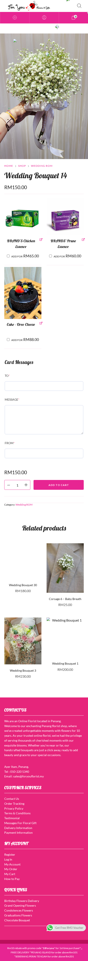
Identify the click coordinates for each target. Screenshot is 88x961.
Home (8, 165)
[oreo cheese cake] (22, 293)
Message (12, 399)
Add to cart (58, 485)
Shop (22, 165)
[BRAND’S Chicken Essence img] (22, 216)
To (7, 375)
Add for (25, 256)
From (10, 443)
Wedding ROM (42, 165)
